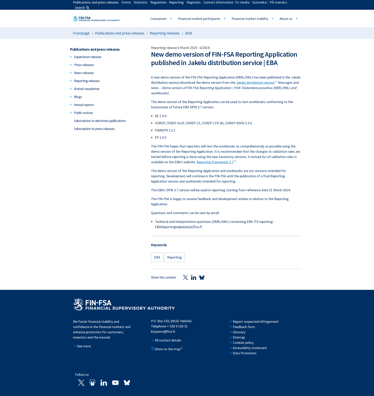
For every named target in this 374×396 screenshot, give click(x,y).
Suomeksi (259, 2)
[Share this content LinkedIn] (193, 277)
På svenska (278, 2)
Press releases (84, 65)
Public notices (83, 112)
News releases (84, 73)
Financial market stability (250, 18)
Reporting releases (164, 33)
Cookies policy (243, 342)
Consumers (158, 18)
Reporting (174, 257)
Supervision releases (87, 57)
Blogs (78, 96)
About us (286, 18)
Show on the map (167, 349)
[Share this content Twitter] (185, 277)
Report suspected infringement (256, 321)
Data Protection (244, 353)
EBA (157, 257)
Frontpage (81, 33)
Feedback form (244, 327)
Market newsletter (87, 88)
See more (84, 346)
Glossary (239, 332)
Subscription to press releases (94, 128)
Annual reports (84, 104)
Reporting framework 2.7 (215, 162)
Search (80, 7)
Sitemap (239, 337)
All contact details (168, 340)
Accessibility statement (250, 348)
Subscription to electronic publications (100, 120)
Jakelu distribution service (255, 82)
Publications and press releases (119, 33)
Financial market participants (199, 18)
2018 (188, 33)
